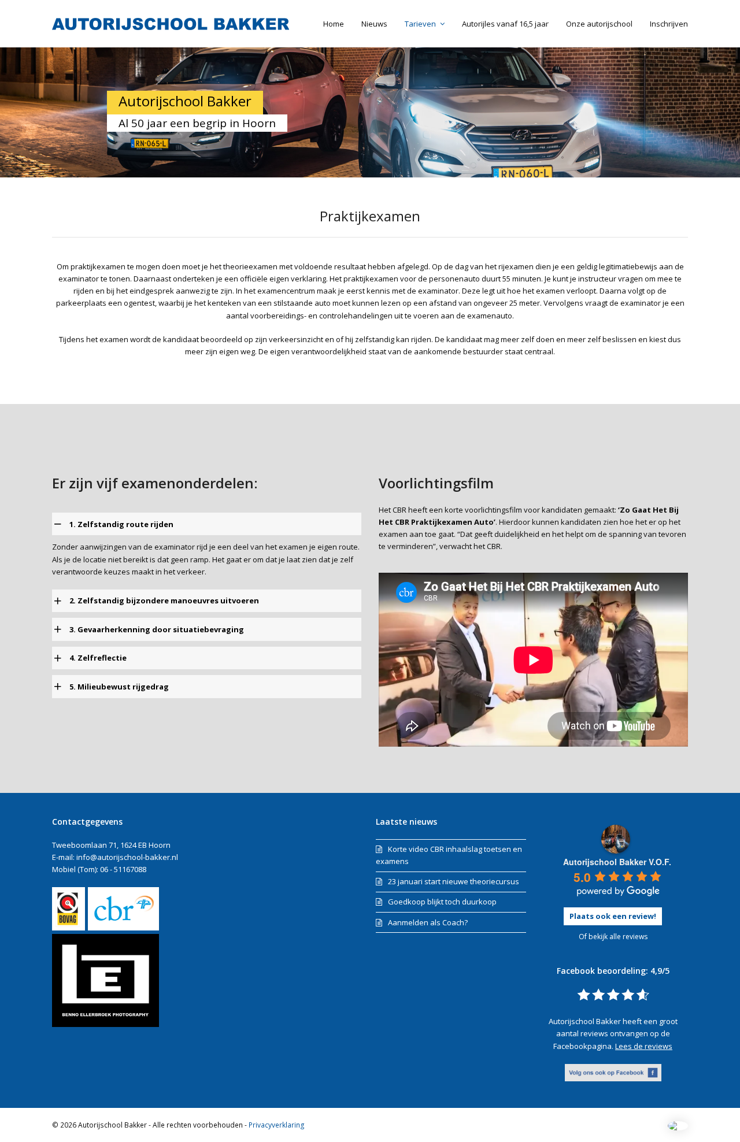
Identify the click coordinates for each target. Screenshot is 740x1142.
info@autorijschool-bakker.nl (127, 857)
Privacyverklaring (277, 1125)
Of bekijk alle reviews (613, 936)
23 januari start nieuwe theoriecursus (453, 881)
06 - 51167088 (123, 869)
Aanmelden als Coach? (428, 922)
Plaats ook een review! (612, 916)
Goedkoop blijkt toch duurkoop (442, 901)
